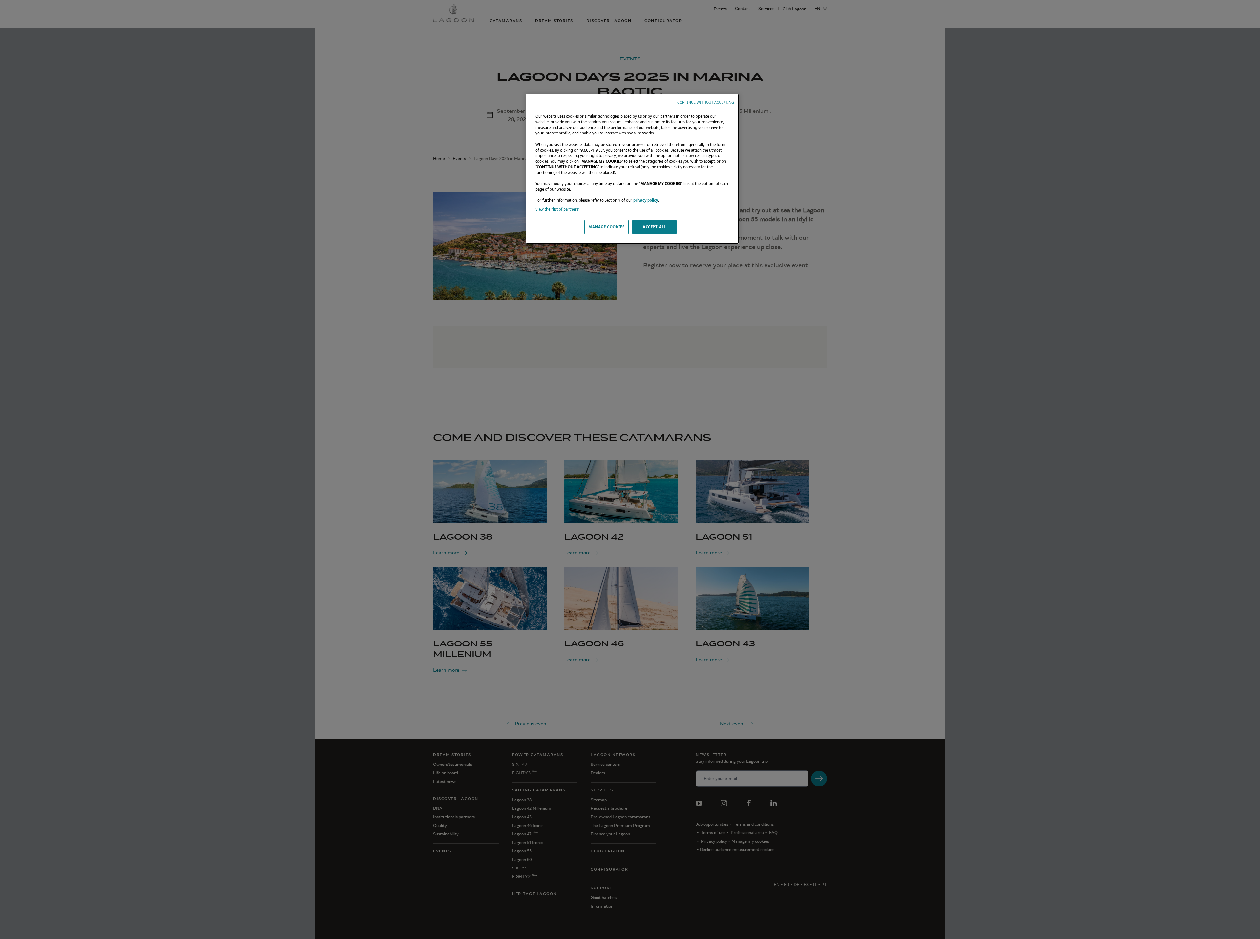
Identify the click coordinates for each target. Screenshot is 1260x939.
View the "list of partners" (558, 209)
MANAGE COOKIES (606, 226)
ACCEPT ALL (654, 226)
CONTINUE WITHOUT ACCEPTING (705, 102)
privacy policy (645, 200)
